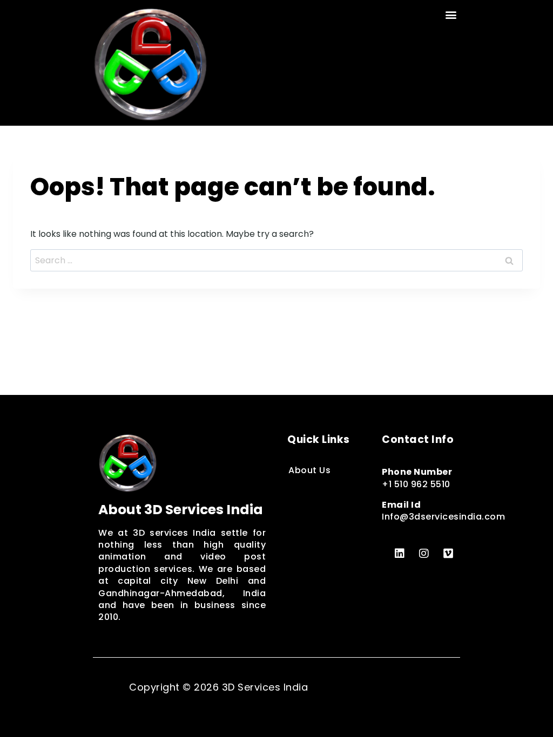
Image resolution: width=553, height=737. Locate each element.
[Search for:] (276, 260)
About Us (309, 470)
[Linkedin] (399, 553)
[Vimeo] (448, 553)
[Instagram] (424, 553)
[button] (451, 14)
